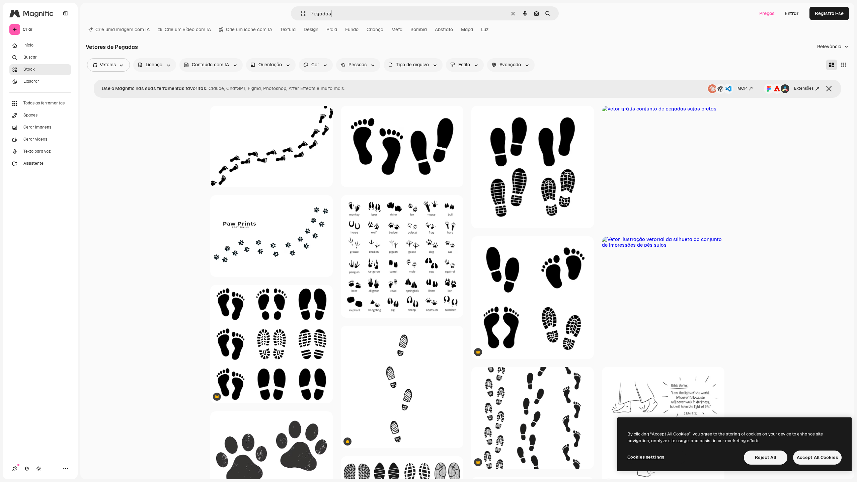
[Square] (843, 65)
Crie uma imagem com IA (122, 29)
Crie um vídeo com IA (188, 29)
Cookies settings (645, 457)
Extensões (803, 88)
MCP (742, 88)
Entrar (792, 13)
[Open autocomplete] (300, 13)
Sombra (418, 29)
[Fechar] (829, 89)
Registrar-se (829, 13)
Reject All (765, 457)
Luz (485, 29)
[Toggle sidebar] (65, 13)
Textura (288, 29)
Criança (375, 29)
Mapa (467, 29)
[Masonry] (831, 65)
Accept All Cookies (817, 457)
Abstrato (444, 29)
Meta (396, 29)
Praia (331, 29)
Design (311, 29)
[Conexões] (14, 468)
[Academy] (26, 468)
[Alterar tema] (38, 468)
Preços (767, 13)
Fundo (352, 29)
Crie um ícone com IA (249, 29)
